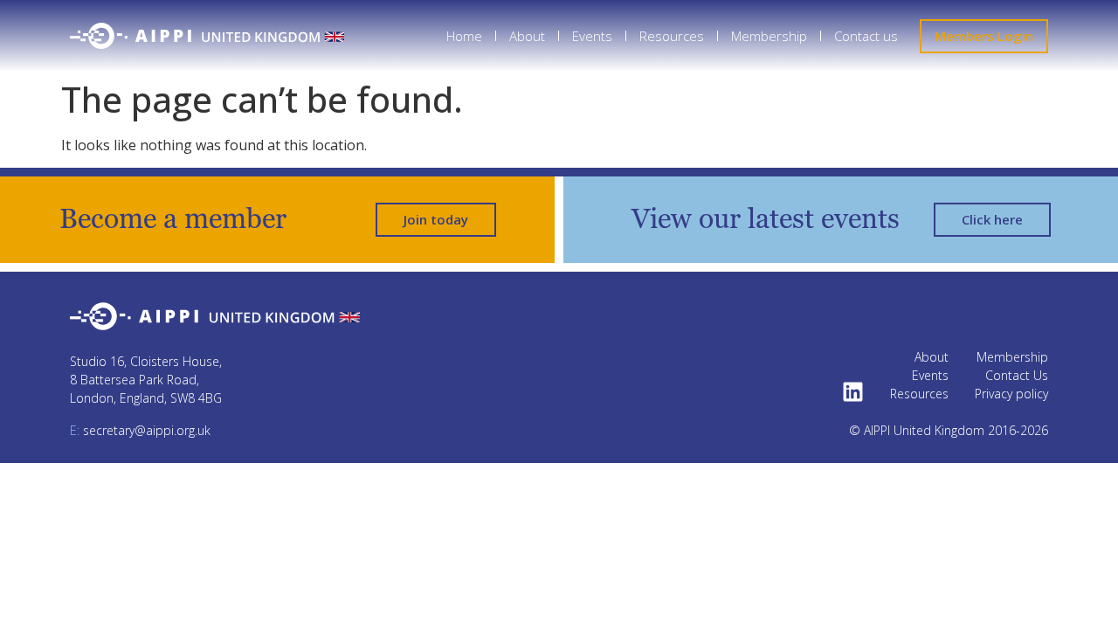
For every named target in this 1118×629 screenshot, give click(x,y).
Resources (671, 36)
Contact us (866, 36)
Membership (769, 36)
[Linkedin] (853, 392)
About (527, 36)
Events (592, 36)
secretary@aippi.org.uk (140, 430)
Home (464, 36)
